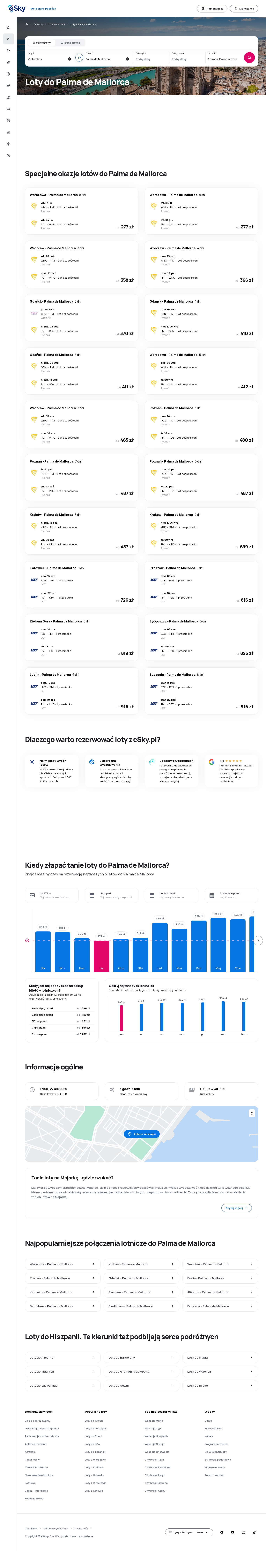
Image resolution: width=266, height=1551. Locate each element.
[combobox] (46, 59)
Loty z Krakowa (94, 1467)
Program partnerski (216, 1444)
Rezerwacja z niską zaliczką (42, 1436)
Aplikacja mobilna (35, 1444)
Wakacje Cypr (153, 1428)
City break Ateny (155, 1490)
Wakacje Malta (154, 1420)
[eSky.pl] (26, 24)
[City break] (8, 97)
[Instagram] (243, 1532)
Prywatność (81, 1528)
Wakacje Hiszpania (156, 1436)
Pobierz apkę (215, 8)
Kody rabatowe (34, 1498)
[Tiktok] (254, 1532)
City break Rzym (155, 1459)
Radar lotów (32, 1459)
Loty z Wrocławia (95, 1483)
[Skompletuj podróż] (8, 132)
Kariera (209, 1436)
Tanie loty (38, 24)
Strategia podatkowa (218, 1459)
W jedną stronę (70, 42)
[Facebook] (221, 1532)
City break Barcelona (157, 1467)
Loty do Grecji (93, 1436)
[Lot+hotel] (8, 27)
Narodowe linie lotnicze (39, 1475)
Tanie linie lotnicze (36, 1467)
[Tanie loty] (8, 38)
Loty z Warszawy (95, 1459)
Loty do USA (92, 1444)
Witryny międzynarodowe (186, 1532)
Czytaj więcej (234, 1208)
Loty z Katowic (94, 1490)
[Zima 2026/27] (8, 62)
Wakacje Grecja (154, 1444)
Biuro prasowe (213, 1428)
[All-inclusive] (8, 85)
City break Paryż (155, 1475)
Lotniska (30, 1483)
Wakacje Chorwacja (157, 1452)
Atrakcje (30, 1452)
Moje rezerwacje (215, 1467)
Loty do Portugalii (95, 1428)
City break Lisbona (156, 1483)
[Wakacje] (8, 50)
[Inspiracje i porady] (8, 144)
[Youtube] (232, 1532)
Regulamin (31, 1528)
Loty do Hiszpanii (56, 24)
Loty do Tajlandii (95, 1452)
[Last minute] (8, 73)
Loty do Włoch (94, 1420)
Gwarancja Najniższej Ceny (42, 1428)
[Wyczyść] (69, 59)
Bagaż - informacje (36, 1490)
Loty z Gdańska (94, 1475)
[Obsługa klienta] (8, 155)
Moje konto (246, 8)
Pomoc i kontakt (215, 1475)
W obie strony (42, 42)
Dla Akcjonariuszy (216, 1452)
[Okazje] (8, 120)
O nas (208, 1420)
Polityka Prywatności (56, 1528)
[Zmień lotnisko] (79, 57)
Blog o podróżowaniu (37, 1420)
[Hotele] (8, 109)
